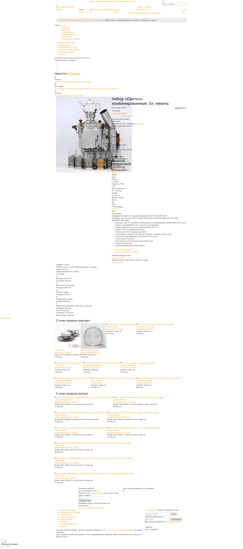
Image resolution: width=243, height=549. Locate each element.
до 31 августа (6, 546)
